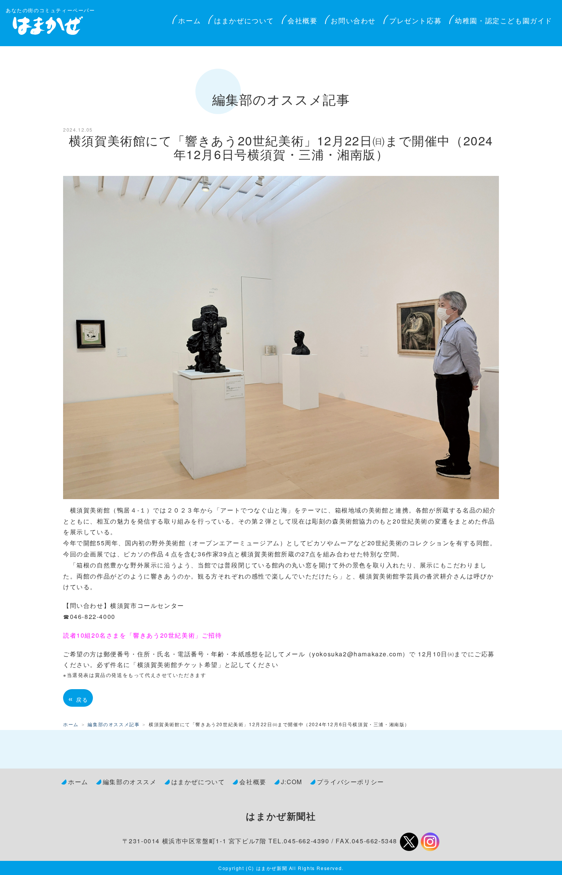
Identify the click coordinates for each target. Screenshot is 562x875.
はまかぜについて (244, 20)
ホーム (189, 20)
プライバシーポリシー (350, 781)
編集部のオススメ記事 (114, 724)
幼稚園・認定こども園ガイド (503, 20)
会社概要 (302, 20)
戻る (78, 698)
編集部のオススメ (130, 781)
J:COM (291, 781)
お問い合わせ (353, 20)
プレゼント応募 (415, 20)
